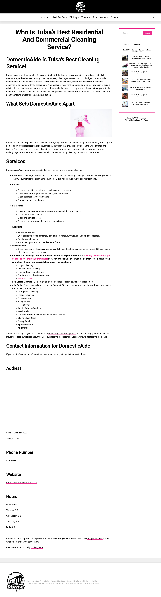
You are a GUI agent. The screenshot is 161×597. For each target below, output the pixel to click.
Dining (73, 17)
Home (44, 17)
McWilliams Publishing (80, 581)
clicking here (37, 547)
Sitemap (69, 581)
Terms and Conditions (58, 581)
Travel (85, 17)
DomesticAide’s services (17, 170)
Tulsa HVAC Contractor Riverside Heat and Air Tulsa (136, 119)
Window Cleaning (26, 278)
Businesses (99, 17)
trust (88, 85)
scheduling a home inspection (62, 333)
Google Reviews (95, 538)
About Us (36, 581)
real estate (69, 170)
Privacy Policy (44, 581)
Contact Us (93, 581)
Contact (115, 17)
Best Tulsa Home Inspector (55, 337)
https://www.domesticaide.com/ (21, 482)
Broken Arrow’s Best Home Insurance (89, 337)
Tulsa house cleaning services (70, 75)
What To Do (58, 17)
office (44, 91)
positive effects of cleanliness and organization (28, 95)
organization (24, 149)
